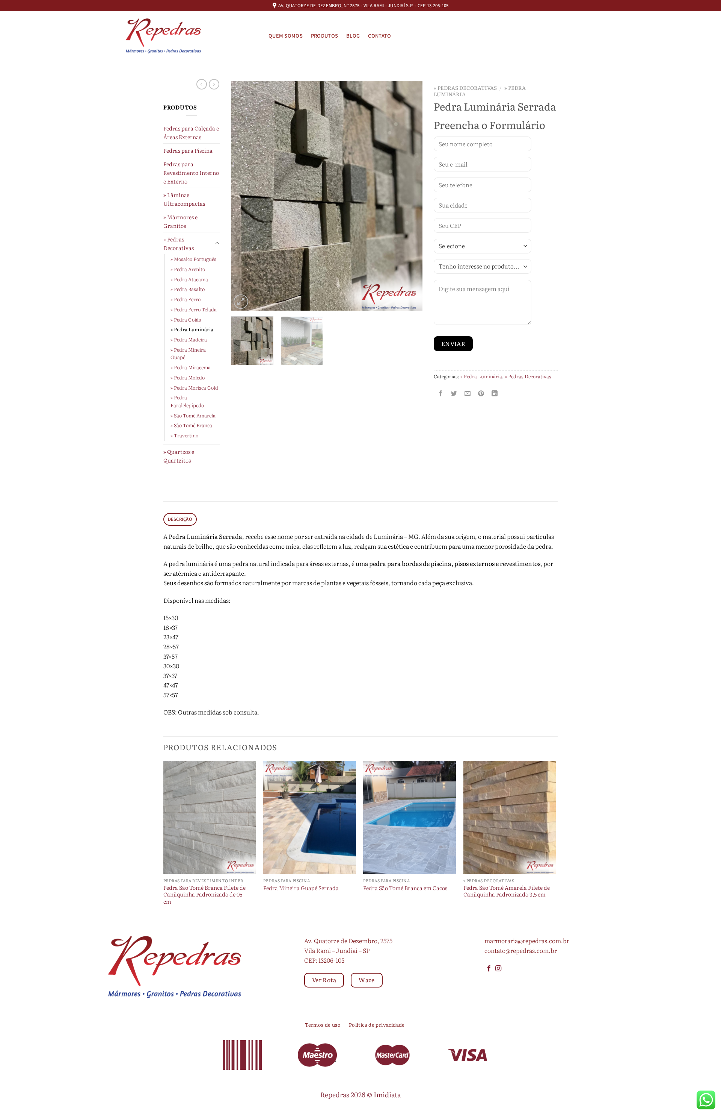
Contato (379, 35)
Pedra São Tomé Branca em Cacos (405, 888)
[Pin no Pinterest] (481, 393)
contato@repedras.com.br (520, 950)
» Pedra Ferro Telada (193, 309)
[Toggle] (217, 243)
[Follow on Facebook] (489, 968)
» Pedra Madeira (188, 339)
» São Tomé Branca (191, 425)
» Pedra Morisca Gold (194, 387)
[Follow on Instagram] (498, 968)
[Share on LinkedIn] (495, 393)
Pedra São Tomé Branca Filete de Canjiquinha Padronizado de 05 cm (204, 894)
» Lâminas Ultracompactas (184, 199)
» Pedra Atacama (189, 279)
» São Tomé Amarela (193, 415)
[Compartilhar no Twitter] (454, 393)
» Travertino (184, 435)
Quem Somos (285, 35)
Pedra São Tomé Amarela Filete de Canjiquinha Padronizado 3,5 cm (506, 891)
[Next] (409, 196)
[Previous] (244, 196)
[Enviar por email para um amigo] (468, 393)
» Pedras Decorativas (178, 243)
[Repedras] (163, 35)
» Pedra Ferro (185, 299)
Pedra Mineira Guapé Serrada (301, 888)
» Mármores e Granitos (180, 221)
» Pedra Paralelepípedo (187, 401)
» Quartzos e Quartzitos (178, 456)
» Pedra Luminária (191, 329)
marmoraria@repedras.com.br (526, 940)
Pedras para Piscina (188, 150)
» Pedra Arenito (187, 269)
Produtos (324, 35)
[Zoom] (241, 301)
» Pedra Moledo (187, 377)
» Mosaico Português (193, 258)
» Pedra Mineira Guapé (188, 353)
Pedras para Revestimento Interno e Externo (191, 172)
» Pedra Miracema (190, 367)
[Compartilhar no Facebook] (440, 393)
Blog (353, 35)
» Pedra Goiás (185, 319)
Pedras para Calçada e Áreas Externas (191, 132)
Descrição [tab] (180, 519)
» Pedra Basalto (187, 289)
